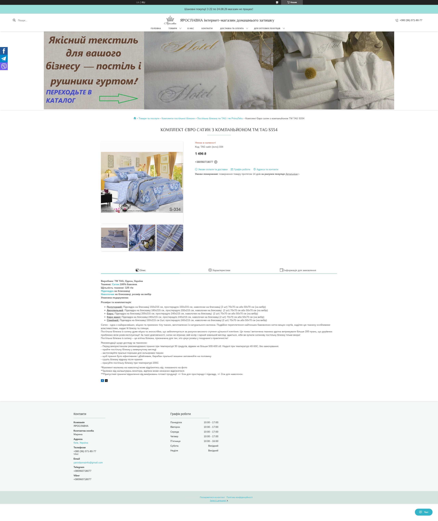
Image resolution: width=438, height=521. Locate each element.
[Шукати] (14, 20)
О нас (190, 28)
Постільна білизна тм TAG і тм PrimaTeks (220, 118)
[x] (106, 381)
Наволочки (107, 294)
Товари (173, 28)
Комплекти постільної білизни (178, 118)
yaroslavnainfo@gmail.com (88, 462)
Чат (426, 512)
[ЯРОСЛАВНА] (170, 20)
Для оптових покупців (267, 28)
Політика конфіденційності (240, 497)
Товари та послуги (149, 118)
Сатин (115, 284)
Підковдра (107, 291)
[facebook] (102, 381)
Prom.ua (235, 494)
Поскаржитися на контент (212, 497)
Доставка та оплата (232, 28)
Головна (156, 28)
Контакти (207, 28)
